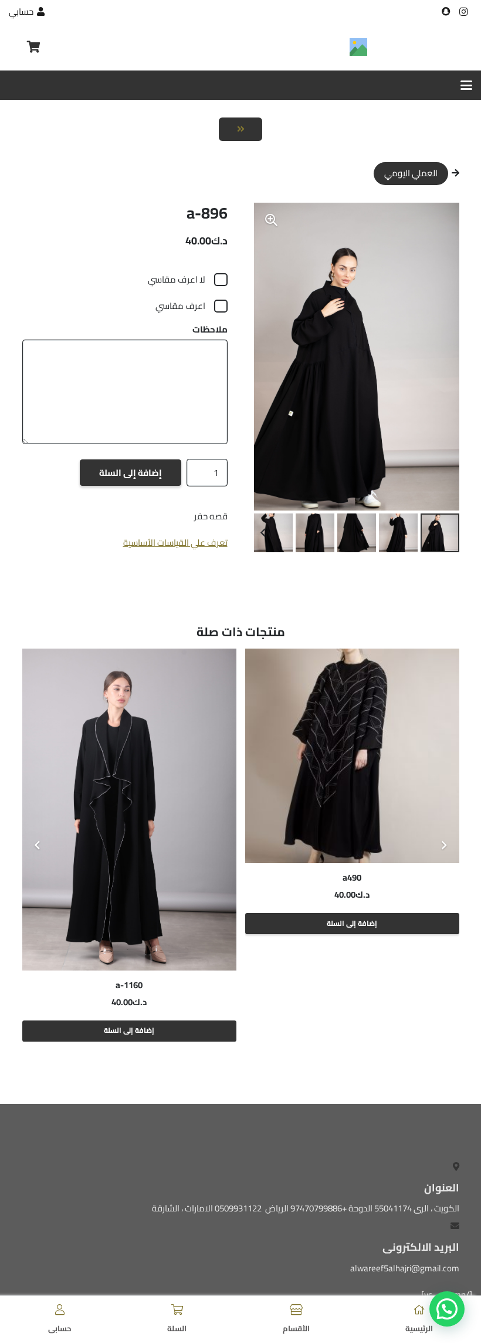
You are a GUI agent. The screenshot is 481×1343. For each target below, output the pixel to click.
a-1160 (129, 984)
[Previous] (443, 845)
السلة (177, 1328)
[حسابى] (60, 1309)
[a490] (352, 756)
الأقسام (296, 1328)
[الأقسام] (296, 1309)
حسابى (60, 1328)
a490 (352, 877)
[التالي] (37, 845)
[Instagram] (463, 12)
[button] (466, 85)
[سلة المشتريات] (33, 46)
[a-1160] (129, 809)
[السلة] (177, 1309)
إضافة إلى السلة (130, 472)
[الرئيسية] (419, 1309)
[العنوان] (446, 12)
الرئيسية (419, 1328)
